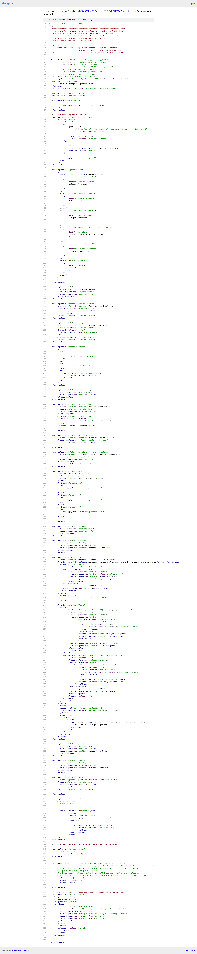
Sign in (192, 4)
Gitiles (14, 950)
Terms (26, 950)
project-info (130, 11)
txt (187, 950)
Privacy (20, 950)
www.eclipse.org (59, 11)
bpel (71, 11)
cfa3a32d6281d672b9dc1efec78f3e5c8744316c (98, 11)
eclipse (46, 11)
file (89, 20)
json (193, 950)
